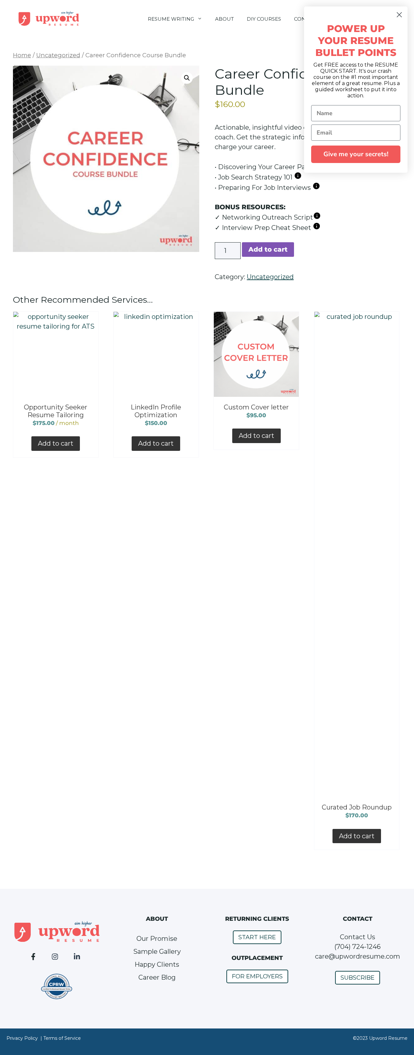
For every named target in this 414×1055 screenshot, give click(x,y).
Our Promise (156, 938)
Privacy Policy (22, 1038)
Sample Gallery (157, 951)
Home (22, 55)
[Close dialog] (399, 14)
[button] (187, 78)
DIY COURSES (264, 19)
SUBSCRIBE (358, 977)
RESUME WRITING (171, 19)
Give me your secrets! (355, 154)
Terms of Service (62, 1038)
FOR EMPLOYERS (257, 976)
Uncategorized (58, 55)
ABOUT (224, 19)
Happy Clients (157, 964)
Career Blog (157, 977)
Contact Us (357, 937)
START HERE (257, 937)
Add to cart (268, 249)
